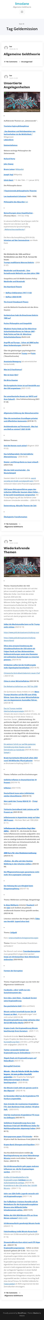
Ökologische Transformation (15, 517)
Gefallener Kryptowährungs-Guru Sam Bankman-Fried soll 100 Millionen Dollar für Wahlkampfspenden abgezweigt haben (21, 1126)
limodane (22, 4)
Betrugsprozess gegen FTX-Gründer (18, 1136)
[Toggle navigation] (22, 12)
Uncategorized (26, 62)
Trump (24, 353)
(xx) (26, 202)
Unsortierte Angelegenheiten (17, 85)
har (10, 46)
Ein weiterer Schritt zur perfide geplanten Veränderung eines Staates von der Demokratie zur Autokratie (20, 747)
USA (8, 908)
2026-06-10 (13, 49)
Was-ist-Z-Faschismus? (13, 369)
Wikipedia (19, 169)
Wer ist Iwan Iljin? (11, 375)
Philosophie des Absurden (14, 202)
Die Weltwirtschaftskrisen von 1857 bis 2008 (21, 686)
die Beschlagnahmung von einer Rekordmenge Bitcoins (21, 1155)
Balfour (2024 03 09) (13, 297)
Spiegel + (7, 752)
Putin (33, 353)
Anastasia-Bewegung (12, 361)
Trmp (35, 801)
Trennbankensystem (31, 951)
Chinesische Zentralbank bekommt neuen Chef (22, 673)
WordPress (22, 1313)
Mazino (36, 1313)
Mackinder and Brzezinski (14, 281)
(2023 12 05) (23, 1218)
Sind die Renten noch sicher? (15, 446)
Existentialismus (10, 145)
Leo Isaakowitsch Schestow (15, 196)
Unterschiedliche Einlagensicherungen (23, 938)
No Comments (11, 62)
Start (21, 24)
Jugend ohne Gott (22, 921)
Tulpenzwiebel (9, 1284)
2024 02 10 (26, 801)
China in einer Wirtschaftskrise (16, 681)
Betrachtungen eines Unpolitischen (18, 213)
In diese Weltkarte (11, 905)
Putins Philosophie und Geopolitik (18, 323)
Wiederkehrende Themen (17, 550)
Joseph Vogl (8, 174)
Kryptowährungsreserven (14, 1248)
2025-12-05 (13, 78)
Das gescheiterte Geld (12, 1006)
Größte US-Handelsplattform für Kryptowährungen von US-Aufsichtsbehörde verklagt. (18, 1180)
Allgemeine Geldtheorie (22, 54)
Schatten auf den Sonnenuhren (16, 240)
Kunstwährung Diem (12, 1042)
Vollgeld (13, 932)
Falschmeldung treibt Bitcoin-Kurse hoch (20, 1231)
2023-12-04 (13, 543)
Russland (30, 905)
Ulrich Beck (8, 180)
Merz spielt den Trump (13, 801)
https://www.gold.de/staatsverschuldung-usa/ (21, 632)
